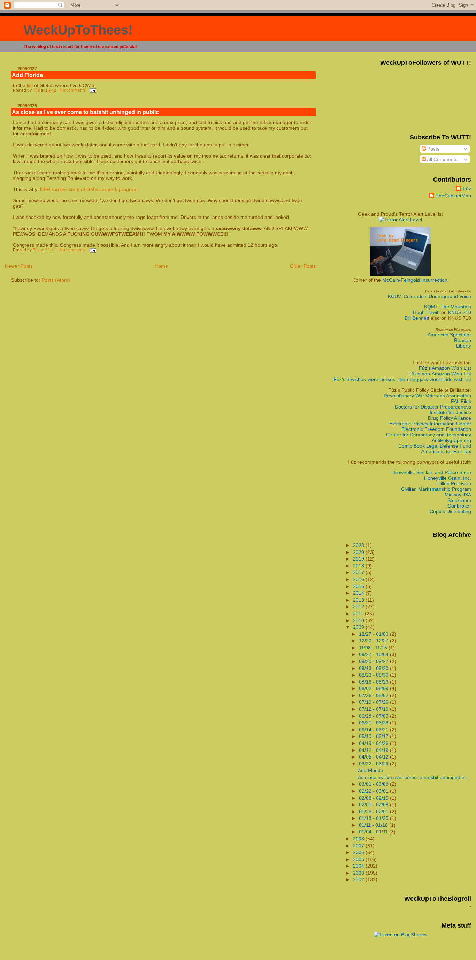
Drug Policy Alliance (449, 418)
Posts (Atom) (55, 280)
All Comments (442, 159)
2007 (359, 845)
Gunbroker (459, 506)
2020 (359, 552)
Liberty (463, 346)
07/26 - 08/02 (374, 695)
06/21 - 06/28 (374, 722)
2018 (359, 566)
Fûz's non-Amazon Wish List (439, 373)
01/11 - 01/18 (374, 825)
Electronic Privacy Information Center (430, 423)
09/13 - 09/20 (374, 668)
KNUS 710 (459, 312)
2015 (359, 586)
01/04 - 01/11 (374, 832)
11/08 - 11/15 (374, 647)
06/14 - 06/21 (374, 729)
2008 (359, 838)
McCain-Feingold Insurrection (414, 280)
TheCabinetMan (453, 195)
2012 (359, 606)
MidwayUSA (458, 494)
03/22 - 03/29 (374, 764)
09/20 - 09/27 (374, 661)
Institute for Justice (450, 412)
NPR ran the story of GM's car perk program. (89, 189)
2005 (359, 859)
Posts (432, 149)
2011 (359, 613)
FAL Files (461, 401)
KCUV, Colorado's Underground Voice (429, 296)
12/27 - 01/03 (374, 634)
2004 (359, 866)
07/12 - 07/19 (374, 709)
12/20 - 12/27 (374, 640)
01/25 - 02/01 (374, 811)
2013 (359, 600)
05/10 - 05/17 (374, 736)
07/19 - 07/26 (374, 702)
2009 (359, 627)
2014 (359, 593)
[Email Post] (92, 90)
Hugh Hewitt (426, 312)
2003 (359, 873)
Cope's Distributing (450, 511)
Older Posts (303, 266)
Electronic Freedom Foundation (436, 429)
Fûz (467, 188)
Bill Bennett (417, 318)
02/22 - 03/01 (374, 791)
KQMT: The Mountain (447, 307)
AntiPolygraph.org (451, 440)
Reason (462, 340)
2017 (359, 572)
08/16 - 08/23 (374, 682)
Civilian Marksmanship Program (436, 489)
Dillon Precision (454, 483)
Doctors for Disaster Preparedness (433, 407)
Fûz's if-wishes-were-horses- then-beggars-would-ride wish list (402, 379)
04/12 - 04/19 (374, 750)
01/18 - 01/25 (374, 818)
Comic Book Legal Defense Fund (434, 446)
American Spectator (449, 334)
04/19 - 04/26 (374, 743)
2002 (359, 879)
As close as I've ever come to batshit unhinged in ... (414, 777)
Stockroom (459, 500)
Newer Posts (19, 266)
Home (161, 266)
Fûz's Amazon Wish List (445, 368)
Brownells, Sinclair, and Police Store (431, 472)
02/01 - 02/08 (374, 804)
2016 (359, 579)
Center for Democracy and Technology (428, 434)
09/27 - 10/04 (374, 654)
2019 (359, 559)
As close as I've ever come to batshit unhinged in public (85, 112)
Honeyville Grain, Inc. (447, 478)
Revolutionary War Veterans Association (427, 395)
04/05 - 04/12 (374, 757)
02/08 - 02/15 (374, 798)
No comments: (74, 90)
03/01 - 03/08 (374, 784)
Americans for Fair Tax (446, 451)
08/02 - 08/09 (374, 688)
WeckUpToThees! (78, 29)
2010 (359, 620)
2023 (359, 545)
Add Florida (27, 75)
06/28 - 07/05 (374, 716)
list (30, 85)
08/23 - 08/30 (374, 675)
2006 (359, 852)
